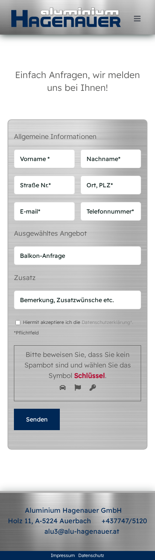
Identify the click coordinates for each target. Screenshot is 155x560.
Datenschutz (91, 555)
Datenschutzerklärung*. (107, 322)
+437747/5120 (124, 520)
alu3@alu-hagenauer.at (81, 531)
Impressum (63, 555)
